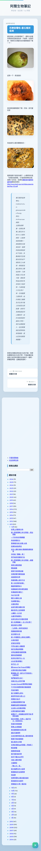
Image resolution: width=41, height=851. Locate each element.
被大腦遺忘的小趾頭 (18, 769)
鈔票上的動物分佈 (17, 529)
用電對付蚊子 (15, 699)
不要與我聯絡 (13, 458)
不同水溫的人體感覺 (18, 646)
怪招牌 (13, 775)
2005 (12, 837)
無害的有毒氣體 (16, 724)
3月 (12, 812)
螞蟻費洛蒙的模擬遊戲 (18, 705)
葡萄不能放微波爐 (17, 571)
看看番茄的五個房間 (18, 772)
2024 (11, 485)
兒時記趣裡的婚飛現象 (18, 652)
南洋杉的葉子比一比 (18, 658)
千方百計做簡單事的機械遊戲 (21, 687)
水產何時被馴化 (16, 616)
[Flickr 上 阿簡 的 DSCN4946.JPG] (20, 104)
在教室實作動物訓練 (18, 574)
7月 (12, 800)
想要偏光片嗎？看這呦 (18, 784)
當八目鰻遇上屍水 (17, 693)
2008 (12, 827)
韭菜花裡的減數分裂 (18, 607)
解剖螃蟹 (14, 748)
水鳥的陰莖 (15, 640)
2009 (12, 824)
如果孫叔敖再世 (16, 546)
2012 (11, 521)
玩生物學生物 (13, 460)
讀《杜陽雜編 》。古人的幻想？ (21, 622)
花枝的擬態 (15, 690)
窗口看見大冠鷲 (16, 742)
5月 (12, 806)
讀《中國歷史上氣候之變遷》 (21, 637)
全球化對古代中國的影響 (19, 619)
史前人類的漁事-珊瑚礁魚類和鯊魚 (22, 550)
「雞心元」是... (16, 766)
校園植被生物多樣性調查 (19, 589)
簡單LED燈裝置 (16, 727)
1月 (12, 818)
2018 (11, 503)
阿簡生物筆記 (20, 6)
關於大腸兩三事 (16, 598)
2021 (11, 494)
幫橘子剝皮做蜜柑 (17, 739)
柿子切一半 (15, 664)
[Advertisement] (19, 413)
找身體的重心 (15, 601)
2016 (11, 509)
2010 (11, 821)
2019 (11, 500)
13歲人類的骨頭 (16, 760)
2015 (11, 512)
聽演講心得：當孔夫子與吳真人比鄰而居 (21, 674)
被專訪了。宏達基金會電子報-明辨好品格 (22, 715)
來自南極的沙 (15, 540)
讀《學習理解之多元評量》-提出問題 (22, 533)
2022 (11, 491)
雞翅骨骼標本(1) (16, 586)
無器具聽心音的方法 (18, 580)
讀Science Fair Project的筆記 (20, 667)
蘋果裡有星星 (15, 751)
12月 (12, 527)
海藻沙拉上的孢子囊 (18, 681)
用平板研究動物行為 (18, 557)
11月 (12, 788)
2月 (12, 815)
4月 (12, 809)
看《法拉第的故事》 (18, 583)
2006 (12, 834)
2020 (12, 497)
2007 (12, 830)
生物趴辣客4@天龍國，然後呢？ (22, 745)
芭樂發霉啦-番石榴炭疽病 (20, 29)
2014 (11, 515)
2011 (11, 524)
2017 (11, 506)
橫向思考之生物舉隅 (18, 610)
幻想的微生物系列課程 (18, 670)
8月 (12, 797)
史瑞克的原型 (15, 643)
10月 (13, 791)
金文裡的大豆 (15, 634)
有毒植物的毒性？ (17, 592)
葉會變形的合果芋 (17, 781)
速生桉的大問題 (16, 625)
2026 (11, 479)
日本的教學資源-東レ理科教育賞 (22, 736)
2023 (11, 488)
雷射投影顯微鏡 (16, 655)
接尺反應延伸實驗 (17, 649)
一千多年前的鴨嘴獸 (18, 537)
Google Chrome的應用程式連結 (21, 684)
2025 (11, 482)
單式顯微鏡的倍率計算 (18, 730)
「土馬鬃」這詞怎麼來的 (19, 628)
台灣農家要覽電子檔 (18, 702)
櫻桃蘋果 (14, 568)
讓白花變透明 (15, 733)
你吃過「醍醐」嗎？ (18, 554)
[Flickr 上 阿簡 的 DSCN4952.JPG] (20, 139)
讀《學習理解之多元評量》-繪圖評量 (22, 561)
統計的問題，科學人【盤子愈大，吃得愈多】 (21, 720)
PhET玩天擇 (15, 595)
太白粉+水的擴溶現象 (18, 708)
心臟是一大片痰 (16, 613)
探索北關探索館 (16, 565)
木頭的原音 (15, 604)
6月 (12, 803)
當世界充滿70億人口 (18, 696)
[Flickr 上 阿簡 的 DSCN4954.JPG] (20, 171)
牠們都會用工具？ (17, 678)
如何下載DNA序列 (17, 757)
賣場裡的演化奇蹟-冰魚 (19, 543)
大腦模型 (14, 763)
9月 (12, 794)
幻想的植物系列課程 (18, 711)
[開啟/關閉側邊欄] (35, 845)
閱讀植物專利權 (16, 631)
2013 (11, 518)
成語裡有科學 (15, 577)
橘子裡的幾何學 (16, 754)
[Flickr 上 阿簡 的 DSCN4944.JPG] (20, 71)
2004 (12, 840)
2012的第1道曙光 (16, 661)
